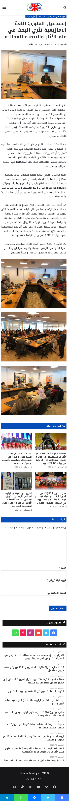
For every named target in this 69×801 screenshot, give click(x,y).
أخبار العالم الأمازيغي (56, 16)
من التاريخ (30, 16)
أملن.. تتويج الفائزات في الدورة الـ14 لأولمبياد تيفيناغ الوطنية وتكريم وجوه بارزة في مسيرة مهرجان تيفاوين (50, 498)
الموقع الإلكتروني (56, 593)
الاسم (62, 568)
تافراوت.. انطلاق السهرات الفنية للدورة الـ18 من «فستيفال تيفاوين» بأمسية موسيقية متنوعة (17, 458)
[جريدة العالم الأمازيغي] (34, 7)
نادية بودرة (59, 44)
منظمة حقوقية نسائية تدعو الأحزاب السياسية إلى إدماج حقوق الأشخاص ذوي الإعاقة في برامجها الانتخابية (51, 458)
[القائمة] (4, 8)
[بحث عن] (64, 8)
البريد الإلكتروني (56, 580)
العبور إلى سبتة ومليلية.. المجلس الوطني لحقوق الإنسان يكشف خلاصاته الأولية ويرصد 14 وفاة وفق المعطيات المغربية (17, 499)
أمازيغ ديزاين (30, 778)
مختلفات (41, 16)
